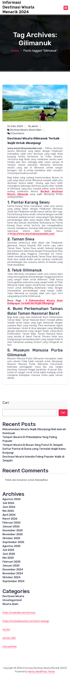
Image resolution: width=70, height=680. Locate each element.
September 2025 (13, 542)
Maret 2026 (9, 518)
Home (15, 50)
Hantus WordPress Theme (41, 671)
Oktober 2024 (11, 577)
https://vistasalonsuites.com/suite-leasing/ (25, 621)
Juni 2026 (8, 506)
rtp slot (6, 629)
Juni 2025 (8, 553)
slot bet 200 (9, 638)
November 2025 (12, 534)
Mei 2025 (8, 557)
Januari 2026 (11, 526)
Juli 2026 (8, 503)
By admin (33, 126)
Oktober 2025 (11, 538)
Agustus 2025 (11, 546)
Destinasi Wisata (19, 130)
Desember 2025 (12, 530)
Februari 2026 (11, 522)
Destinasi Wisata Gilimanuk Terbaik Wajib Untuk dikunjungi (33, 141)
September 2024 (13, 581)
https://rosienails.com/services (18, 612)
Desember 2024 (12, 569)
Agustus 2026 (11, 499)
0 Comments (17, 133)
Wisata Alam (35, 130)
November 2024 (12, 573)
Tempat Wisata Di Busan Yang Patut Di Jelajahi (32, 444)
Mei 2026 (8, 510)
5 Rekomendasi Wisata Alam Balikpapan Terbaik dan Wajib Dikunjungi (35, 302)
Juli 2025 (8, 549)
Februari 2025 (11, 561)
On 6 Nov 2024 (15, 126)
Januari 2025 (11, 565)
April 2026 (9, 514)
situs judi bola (9, 646)
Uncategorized (12, 600)
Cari (5, 403)
